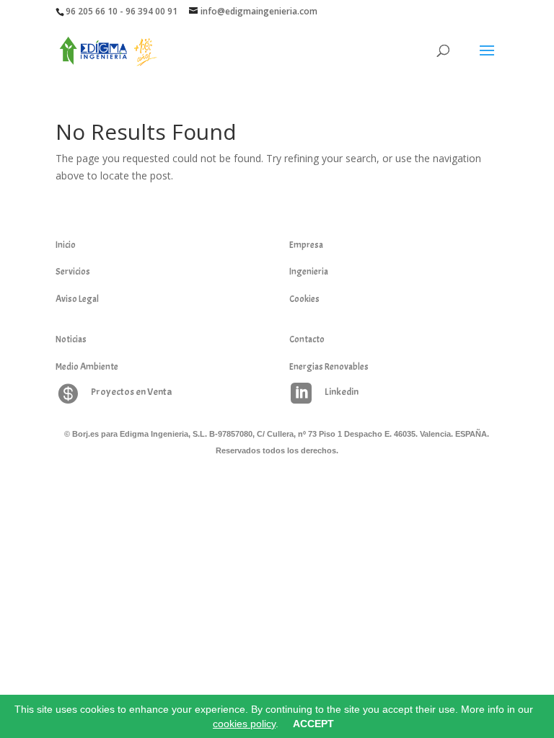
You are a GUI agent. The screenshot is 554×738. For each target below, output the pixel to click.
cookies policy (244, 723)
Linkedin (342, 392)
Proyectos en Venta (131, 392)
